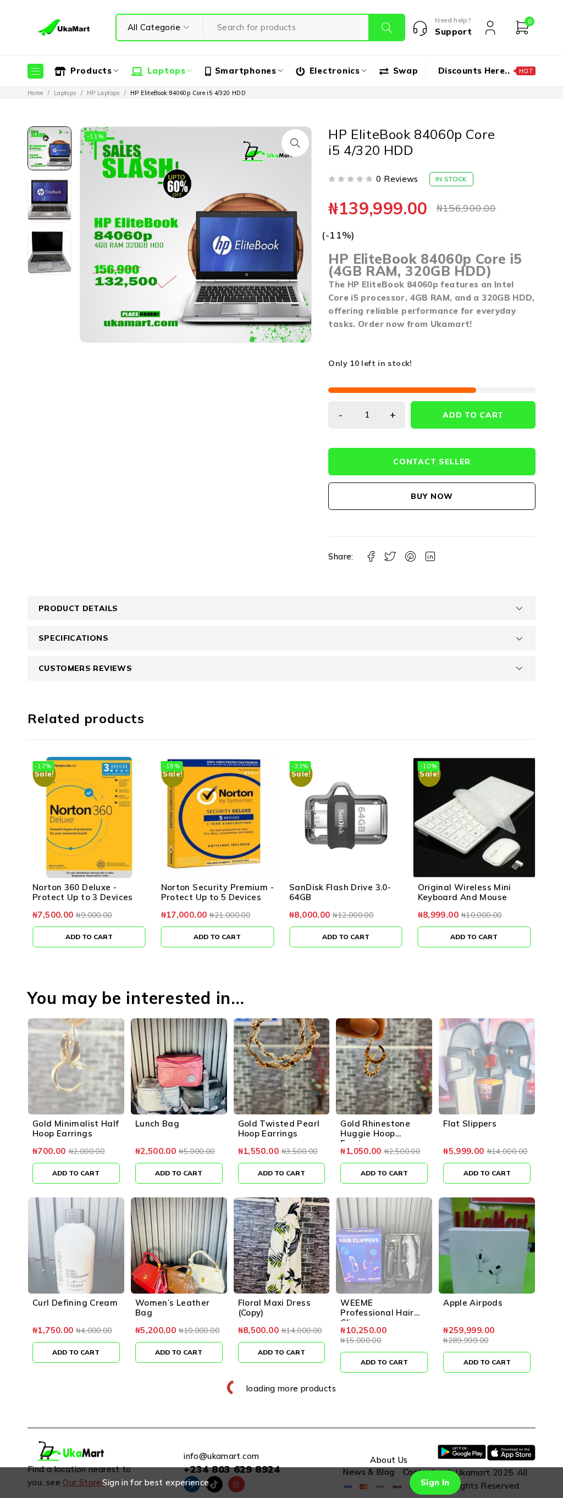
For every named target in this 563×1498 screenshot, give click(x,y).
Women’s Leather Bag (172, 1307)
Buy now (432, 496)
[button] (295, 143)
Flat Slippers (469, 1123)
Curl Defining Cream (75, 1302)
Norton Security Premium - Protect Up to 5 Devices (88, 892)
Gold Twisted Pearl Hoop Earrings (279, 1128)
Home (35, 93)
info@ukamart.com (221, 1456)
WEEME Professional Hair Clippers (376, 1312)
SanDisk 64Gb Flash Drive (472, 887)
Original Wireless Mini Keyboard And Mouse (336, 892)
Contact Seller (432, 462)
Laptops (65, 93)
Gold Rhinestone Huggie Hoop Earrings (375, 1133)
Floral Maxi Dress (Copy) (274, 1307)
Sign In (435, 1482)
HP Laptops (103, 93)
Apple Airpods (473, 1302)
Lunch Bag (157, 1123)
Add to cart (473, 415)
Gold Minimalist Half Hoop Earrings (75, 1128)
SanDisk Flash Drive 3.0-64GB (212, 892)
